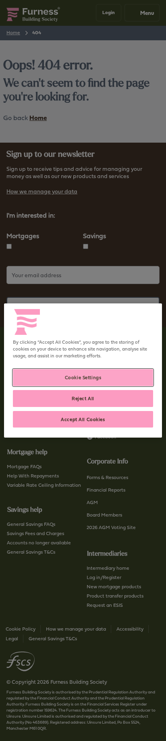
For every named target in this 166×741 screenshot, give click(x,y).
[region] (83, 370)
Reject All (83, 398)
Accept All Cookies (83, 419)
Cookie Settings (83, 377)
